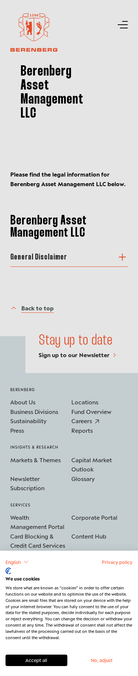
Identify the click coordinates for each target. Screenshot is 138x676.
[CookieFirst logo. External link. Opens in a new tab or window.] (8, 571)
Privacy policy (117, 562)
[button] (17, 562)
